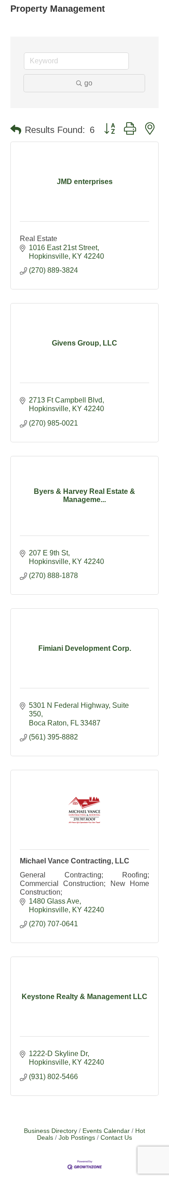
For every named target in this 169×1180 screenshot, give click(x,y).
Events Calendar (106, 1131)
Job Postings (77, 1137)
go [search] (88, 83)
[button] (15, 130)
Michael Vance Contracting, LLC (74, 861)
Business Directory (50, 1131)
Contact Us (116, 1137)
